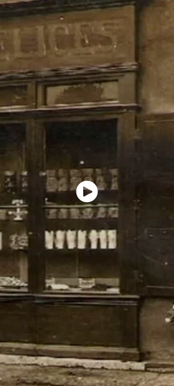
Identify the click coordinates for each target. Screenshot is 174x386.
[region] (87, 193)
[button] (87, 191)
